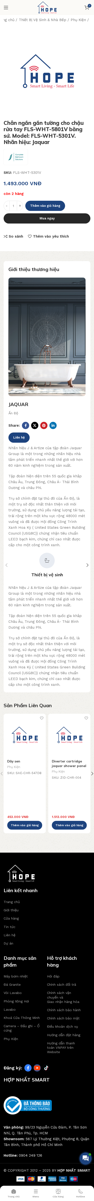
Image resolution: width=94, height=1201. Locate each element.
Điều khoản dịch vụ (62, 1026)
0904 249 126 (30, 1155)
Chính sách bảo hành (64, 1010)
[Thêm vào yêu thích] (41, 718)
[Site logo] (46, 7)
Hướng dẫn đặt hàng (63, 1035)
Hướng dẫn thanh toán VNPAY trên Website (61, 1047)
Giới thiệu (11, 910)
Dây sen (13, 761)
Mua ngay (47, 218)
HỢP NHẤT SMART (73, 1170)
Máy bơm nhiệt (16, 976)
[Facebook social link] (25, 425)
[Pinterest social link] (43, 425)
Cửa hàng (11, 918)
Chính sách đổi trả (61, 984)
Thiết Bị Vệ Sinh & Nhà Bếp (42, 20)
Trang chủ (12, 902)
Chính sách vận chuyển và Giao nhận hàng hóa (63, 997)
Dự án (8, 943)
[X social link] (34, 425)
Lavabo (10, 1009)
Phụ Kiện (78, 20)
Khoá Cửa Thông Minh (22, 1018)
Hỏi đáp (53, 976)
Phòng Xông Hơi (16, 1001)
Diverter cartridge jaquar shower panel (69, 763)
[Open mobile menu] (6, 7)
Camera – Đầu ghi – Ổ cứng (22, 1028)
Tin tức (9, 927)
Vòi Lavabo (13, 993)
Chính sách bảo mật (63, 1018)
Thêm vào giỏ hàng (45, 206)
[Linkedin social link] (53, 425)
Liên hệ (19, 437)
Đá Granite (12, 984)
